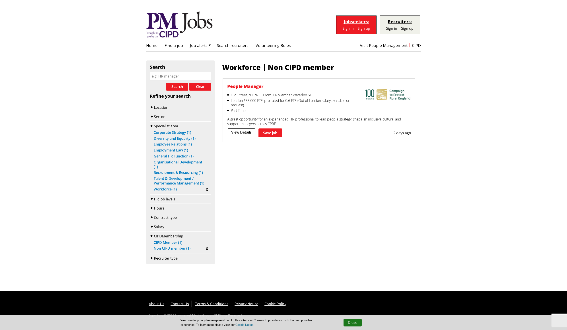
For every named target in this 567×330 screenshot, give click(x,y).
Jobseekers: (356, 21)
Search (177, 86)
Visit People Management (384, 45)
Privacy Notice (246, 303)
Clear (200, 86)
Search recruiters (233, 45)
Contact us (180, 303)
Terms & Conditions (211, 303)
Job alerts (199, 45)
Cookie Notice (244, 324)
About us (156, 303)
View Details (241, 132)
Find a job (174, 45)
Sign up (364, 28)
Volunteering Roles (273, 45)
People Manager (245, 86)
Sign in (348, 28)
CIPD (416, 45)
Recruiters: (400, 21)
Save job (270, 132)
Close (352, 322)
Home (151, 45)
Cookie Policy (275, 303)
